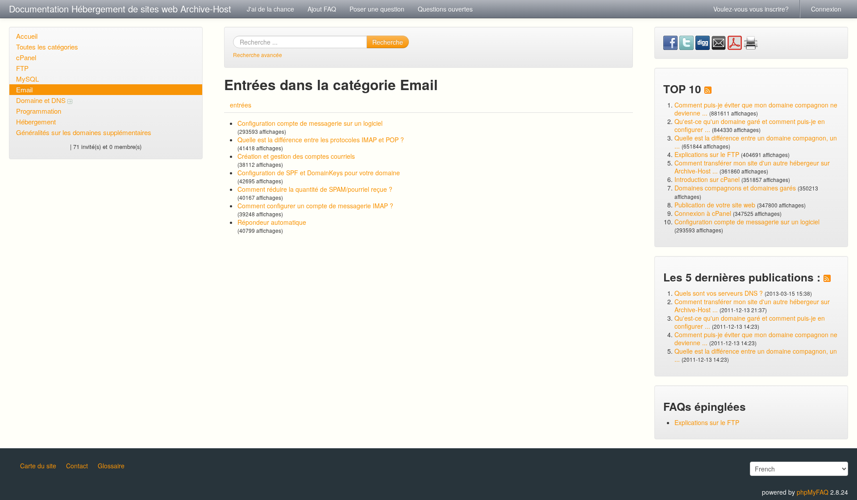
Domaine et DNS (41, 100)
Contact (77, 465)
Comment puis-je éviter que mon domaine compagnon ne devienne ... (755, 108)
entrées (240, 104)
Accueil (26, 36)
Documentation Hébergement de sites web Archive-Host (120, 8)
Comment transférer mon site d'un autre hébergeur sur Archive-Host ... (752, 166)
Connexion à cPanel (702, 213)
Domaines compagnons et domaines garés (735, 187)
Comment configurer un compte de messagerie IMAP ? (315, 205)
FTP (22, 68)
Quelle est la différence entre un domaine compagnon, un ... (755, 141)
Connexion (826, 8)
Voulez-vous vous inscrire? (751, 8)
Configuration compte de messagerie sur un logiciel (310, 123)
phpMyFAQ (812, 492)
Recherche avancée (257, 54)
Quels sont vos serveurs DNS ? (718, 293)
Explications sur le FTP (706, 154)
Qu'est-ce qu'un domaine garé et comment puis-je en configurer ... (749, 125)
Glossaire (111, 465)
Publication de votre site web (714, 204)
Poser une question (376, 8)
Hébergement (36, 121)
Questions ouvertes (445, 8)
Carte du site (38, 465)
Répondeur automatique (271, 222)
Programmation (38, 111)
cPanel (26, 57)
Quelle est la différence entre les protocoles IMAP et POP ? (320, 139)
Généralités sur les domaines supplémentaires (83, 132)
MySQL (27, 78)
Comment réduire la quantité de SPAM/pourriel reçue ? (314, 189)
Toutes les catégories (47, 46)
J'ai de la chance (270, 8)
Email (24, 89)
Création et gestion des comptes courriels (296, 156)
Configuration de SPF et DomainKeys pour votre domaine (318, 172)
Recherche (387, 41)
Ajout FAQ (322, 8)
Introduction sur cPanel (707, 179)
